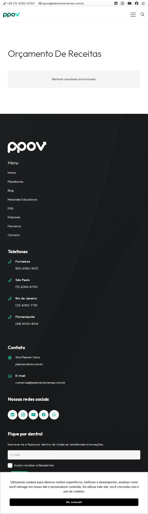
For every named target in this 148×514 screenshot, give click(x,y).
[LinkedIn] (115, 3)
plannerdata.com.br (29, 364)
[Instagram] (122, 3)
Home (12, 173)
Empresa (14, 217)
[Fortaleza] (11, 262)
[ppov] (11, 14)
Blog (11, 190)
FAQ (10, 208)
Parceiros (14, 226)
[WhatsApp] (143, 3)
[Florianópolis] (11, 317)
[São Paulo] (11, 280)
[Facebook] (136, 3)
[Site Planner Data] (11, 358)
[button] (142, 14)
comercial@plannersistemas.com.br (40, 383)
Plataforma (15, 182)
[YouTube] (129, 3)
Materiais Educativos (22, 200)
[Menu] (133, 14)
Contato (14, 235)
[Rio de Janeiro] (11, 299)
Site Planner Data (27, 357)
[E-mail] (11, 376)
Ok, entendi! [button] (74, 502)
